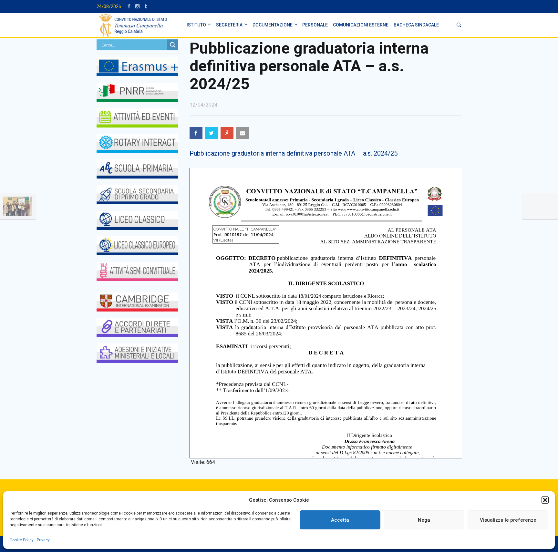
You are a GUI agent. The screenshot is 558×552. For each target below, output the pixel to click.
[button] (545, 500)
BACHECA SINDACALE (416, 24)
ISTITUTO (196, 24)
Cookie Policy (22, 540)
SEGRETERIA (229, 24)
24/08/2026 (109, 6)
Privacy (43, 540)
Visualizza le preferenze (508, 520)
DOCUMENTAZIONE (273, 24)
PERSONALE (315, 24)
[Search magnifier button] (172, 44)
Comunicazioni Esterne (360, 24)
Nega (424, 520)
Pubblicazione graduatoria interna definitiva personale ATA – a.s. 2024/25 (294, 153)
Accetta (340, 520)
